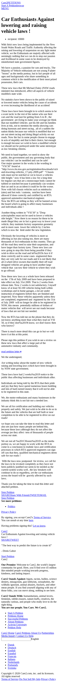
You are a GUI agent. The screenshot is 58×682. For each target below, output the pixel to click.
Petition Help (14, 627)
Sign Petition (7, 492)
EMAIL (42, 495)
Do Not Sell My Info (29, 679)
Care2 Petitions (22, 633)
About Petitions (16, 621)
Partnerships (48, 633)
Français (12, 656)
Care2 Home (7, 633)
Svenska (12, 668)
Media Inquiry (8, 636)
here (31, 520)
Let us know (39, 525)
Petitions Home (15, 616)
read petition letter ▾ (11, 351)
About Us (36, 633)
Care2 (4, 2)
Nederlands (13, 662)
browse (20, 5)
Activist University (17, 624)
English (35, 639)
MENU (5, 8)
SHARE (5, 540)
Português (13, 665)
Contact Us (22, 636)
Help (31, 636)
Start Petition (7, 556)
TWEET (33, 495)
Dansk (11, 644)
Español (12, 653)
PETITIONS (14, 2)
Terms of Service (42, 517)
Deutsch (12, 647)
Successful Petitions (18, 618)
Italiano (11, 659)
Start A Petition (9, 5)
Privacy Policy (8, 512)
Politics (11, 506)
